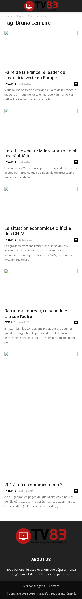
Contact (54, 586)
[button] (76, 6)
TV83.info (10, 83)
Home (8, 16)
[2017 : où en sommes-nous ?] (41, 416)
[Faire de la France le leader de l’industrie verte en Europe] (41, 49)
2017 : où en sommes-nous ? (33, 484)
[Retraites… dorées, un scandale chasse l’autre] (41, 287)
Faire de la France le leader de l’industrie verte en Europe (34, 75)
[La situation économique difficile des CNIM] (41, 205)
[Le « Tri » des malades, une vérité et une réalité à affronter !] (41, 127)
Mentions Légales (34, 586)
